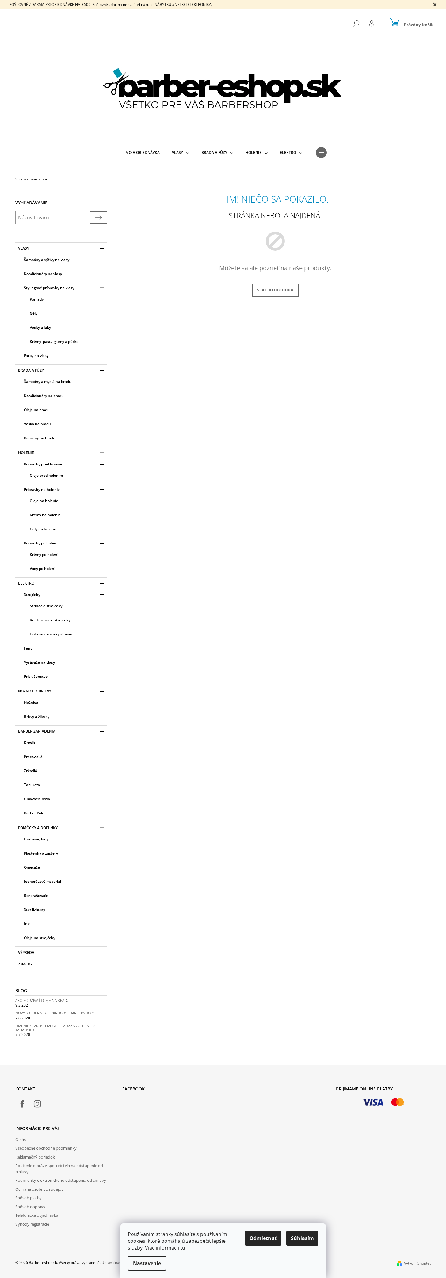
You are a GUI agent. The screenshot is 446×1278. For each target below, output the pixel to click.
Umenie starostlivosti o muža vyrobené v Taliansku (55, 1028)
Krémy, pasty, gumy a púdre (54, 341)
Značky (25, 964)
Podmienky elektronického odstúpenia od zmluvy (60, 1180)
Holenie (26, 452)
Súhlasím (302, 1238)
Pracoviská (33, 756)
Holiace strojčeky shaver (51, 634)
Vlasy (23, 248)
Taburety (32, 784)
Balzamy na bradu (39, 438)
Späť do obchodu (275, 290)
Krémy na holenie (45, 515)
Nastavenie (147, 1263)
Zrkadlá (30, 770)
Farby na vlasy (36, 355)
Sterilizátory (34, 909)
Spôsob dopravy (30, 1206)
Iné (27, 923)
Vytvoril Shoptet (417, 1263)
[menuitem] (142, 152)
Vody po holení (42, 568)
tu (182, 1247)
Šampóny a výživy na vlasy (46, 259)
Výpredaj (27, 952)
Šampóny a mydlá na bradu (47, 381)
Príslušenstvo (36, 676)
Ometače (32, 867)
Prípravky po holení (40, 543)
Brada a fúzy (31, 370)
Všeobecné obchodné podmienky (46, 1148)
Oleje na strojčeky (39, 937)
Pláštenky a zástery (41, 853)
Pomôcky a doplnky (38, 827)
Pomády (37, 299)
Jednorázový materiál (42, 881)
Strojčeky (32, 594)
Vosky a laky (40, 327)
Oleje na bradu (37, 409)
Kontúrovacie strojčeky (50, 620)
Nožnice (31, 702)
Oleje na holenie (44, 500)
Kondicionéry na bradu (44, 395)
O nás (20, 1139)
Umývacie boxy (37, 799)
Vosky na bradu (37, 424)
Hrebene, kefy (36, 839)
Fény (28, 648)
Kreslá (29, 742)
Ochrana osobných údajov (39, 1189)
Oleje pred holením (46, 475)
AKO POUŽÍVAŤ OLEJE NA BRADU (42, 1001)
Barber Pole (34, 813)
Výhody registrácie (32, 1224)
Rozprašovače (36, 895)
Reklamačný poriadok (35, 1157)
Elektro (26, 583)
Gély (33, 313)
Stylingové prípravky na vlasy (49, 287)
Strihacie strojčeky (46, 606)
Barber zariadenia (36, 731)
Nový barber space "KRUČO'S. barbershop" (54, 1013)
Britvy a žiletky (36, 716)
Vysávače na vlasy (39, 662)
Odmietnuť (263, 1238)
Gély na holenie (43, 529)
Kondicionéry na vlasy (43, 273)
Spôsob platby (28, 1197)
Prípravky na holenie (42, 489)
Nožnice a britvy (34, 691)
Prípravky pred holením (44, 464)
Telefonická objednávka (36, 1215)
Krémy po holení (44, 554)
